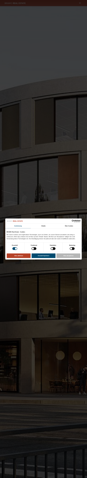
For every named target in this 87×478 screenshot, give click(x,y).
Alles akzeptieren (68, 255)
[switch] (34, 248)
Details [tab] (43, 226)
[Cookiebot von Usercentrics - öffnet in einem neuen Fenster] (73, 221)
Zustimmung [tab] (18, 226)
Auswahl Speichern (43, 255)
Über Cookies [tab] (69, 226)
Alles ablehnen (18, 255)
